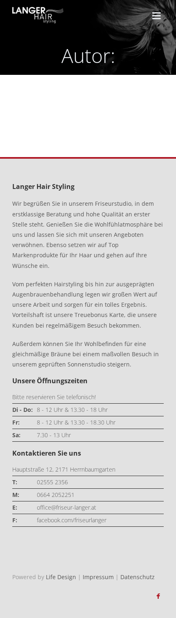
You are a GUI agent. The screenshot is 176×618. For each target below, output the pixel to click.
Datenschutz (137, 577)
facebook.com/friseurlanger (71, 520)
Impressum (98, 577)
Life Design (61, 577)
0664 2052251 (55, 495)
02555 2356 (52, 482)
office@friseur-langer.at (66, 507)
